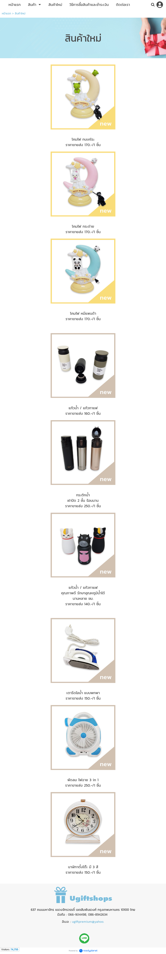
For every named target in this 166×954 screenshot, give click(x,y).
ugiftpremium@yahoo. (88, 921)
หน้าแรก (6, 13)
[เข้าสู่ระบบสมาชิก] (159, 4)
